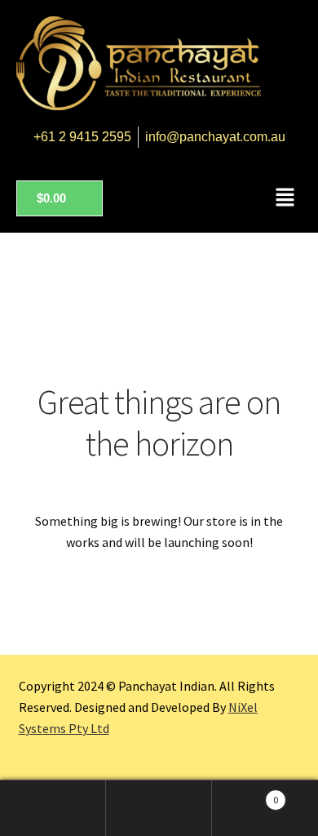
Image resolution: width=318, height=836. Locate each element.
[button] (285, 198)
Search (159, 808)
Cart (245, 794)
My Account (53, 808)
